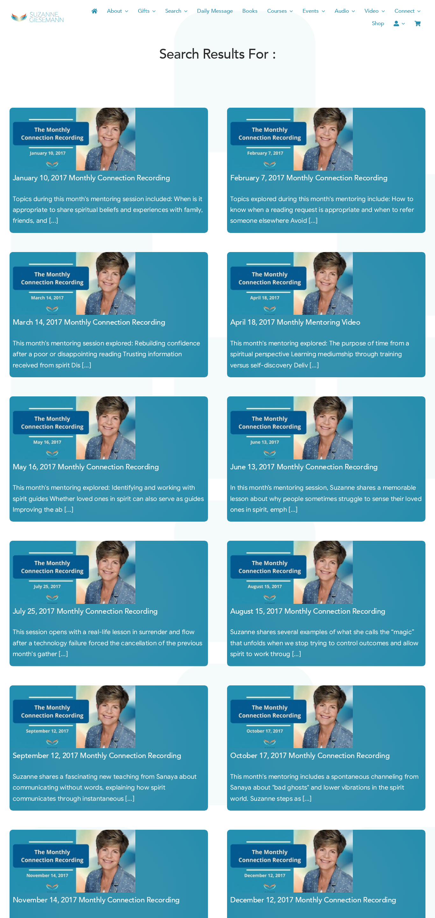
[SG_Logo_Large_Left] (37, 14)
